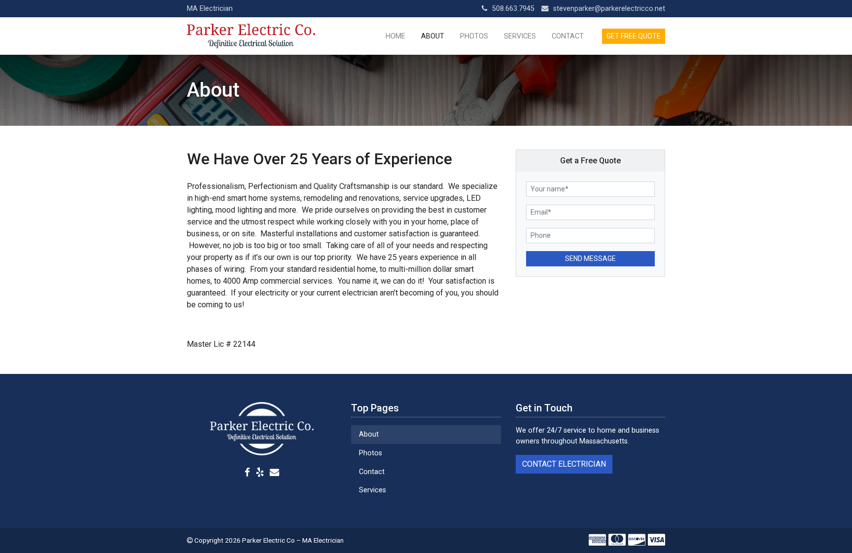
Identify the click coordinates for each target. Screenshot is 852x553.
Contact (568, 36)
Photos (474, 36)
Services (520, 36)
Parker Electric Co (268, 540)
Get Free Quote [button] (633, 36)
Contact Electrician (564, 464)
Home (395, 36)
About (432, 36)
